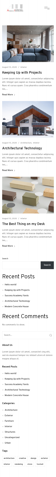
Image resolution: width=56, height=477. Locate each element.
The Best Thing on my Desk (23, 224)
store (29, 464)
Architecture (25, 143)
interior (7, 464)
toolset (40, 464)
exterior (44, 458)
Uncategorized (12, 437)
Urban (8, 443)
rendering (19, 464)
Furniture (9, 421)
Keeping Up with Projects (22, 73)
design (33, 458)
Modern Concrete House (17, 306)
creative (22, 458)
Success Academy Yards (17, 295)
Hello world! (11, 284)
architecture (9, 458)
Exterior (9, 415)
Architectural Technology (22, 148)
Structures (10, 432)
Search (5, 259)
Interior (23, 67)
